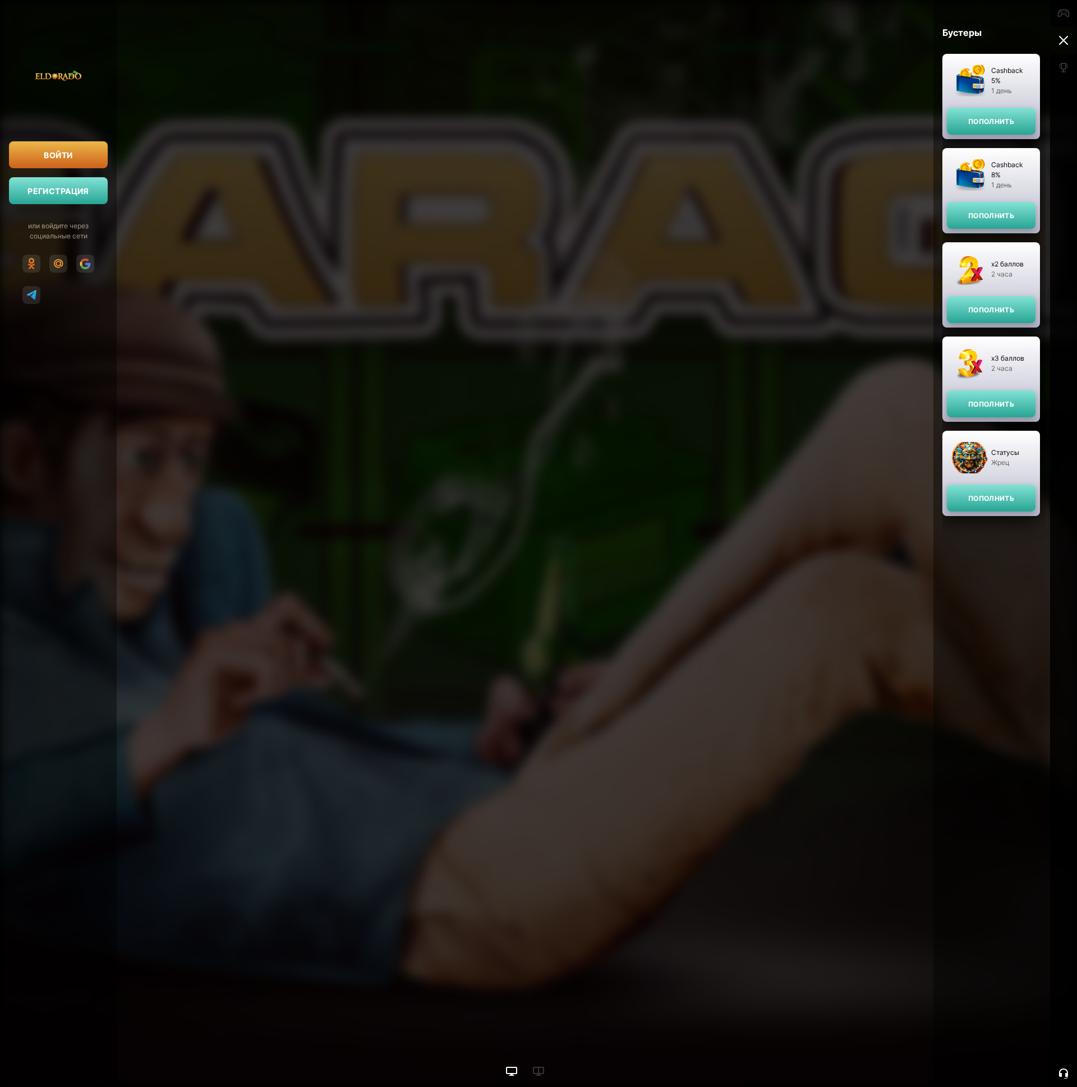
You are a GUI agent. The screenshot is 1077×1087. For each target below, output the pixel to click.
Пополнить (991, 121)
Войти (58, 155)
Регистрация (58, 191)
